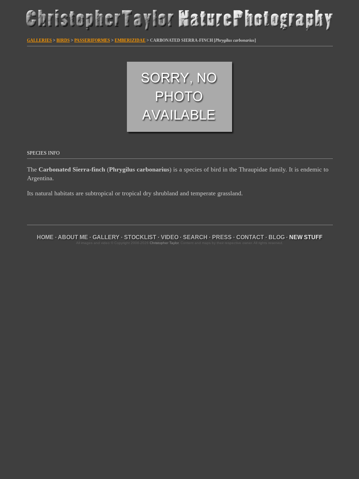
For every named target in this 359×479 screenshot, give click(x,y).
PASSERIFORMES (92, 40)
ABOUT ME (73, 237)
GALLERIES (39, 40)
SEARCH (195, 237)
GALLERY (106, 237)
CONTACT (250, 237)
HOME (45, 237)
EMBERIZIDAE (130, 40)
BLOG (277, 237)
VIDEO (169, 237)
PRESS (222, 237)
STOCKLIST (140, 237)
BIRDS (63, 40)
